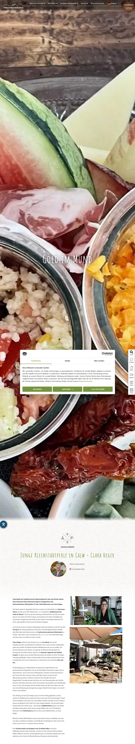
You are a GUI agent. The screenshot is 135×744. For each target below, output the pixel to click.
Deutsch (114, 3)
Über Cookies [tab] (99, 361)
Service (83, 3)
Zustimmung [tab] (36, 361)
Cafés (39, 612)
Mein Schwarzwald (36, 3)
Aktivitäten (52, 3)
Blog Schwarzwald (97, 3)
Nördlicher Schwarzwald (11, 9)
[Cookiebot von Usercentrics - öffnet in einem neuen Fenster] (103, 353)
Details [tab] (67, 361)
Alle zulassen (97, 389)
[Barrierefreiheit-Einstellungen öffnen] (3, 524)
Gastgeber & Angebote (68, 3)
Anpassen (66, 389)
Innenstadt (45, 635)
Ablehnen (37, 389)
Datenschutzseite (85, 381)
